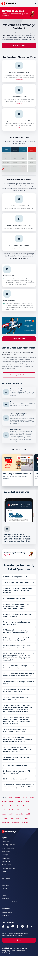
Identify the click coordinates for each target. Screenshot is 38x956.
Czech (26, 818)
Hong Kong (5, 898)
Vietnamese (21, 810)
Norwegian (19, 814)
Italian (4, 810)
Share (34, 13)
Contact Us (5, 916)
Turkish (4, 818)
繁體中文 (17, 797)
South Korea (5, 885)
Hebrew (18, 818)
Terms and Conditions (18, 951)
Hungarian (5, 822)
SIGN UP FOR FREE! (19, 45)
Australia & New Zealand (9, 902)
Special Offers (6, 858)
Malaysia (4, 892)
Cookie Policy (6, 953)
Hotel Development (8, 848)
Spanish (4, 806)
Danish (11, 814)
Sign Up (19, 940)
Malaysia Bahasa (22, 806)
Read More (19, 79)
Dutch (12, 806)
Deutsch (19, 802)
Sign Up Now (8, 555)
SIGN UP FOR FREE (19, 339)
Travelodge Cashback (8, 868)
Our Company (6, 841)
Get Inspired (5, 855)
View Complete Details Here (19, 375)
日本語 (25, 797)
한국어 (32, 797)
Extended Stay (6, 861)
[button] (35, 3)
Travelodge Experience (8, 845)
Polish (28, 814)
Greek (11, 818)
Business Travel (6, 865)
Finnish (30, 810)
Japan (3, 882)
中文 (10, 797)
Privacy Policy (6, 951)
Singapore (5, 888)
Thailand (25, 822)
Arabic (4, 814)
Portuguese (15, 822)
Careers (4, 871)
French (27, 802)
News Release (6, 851)
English (4, 797)
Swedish (12, 810)
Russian (33, 806)
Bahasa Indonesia (8, 802)
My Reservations (7, 912)
